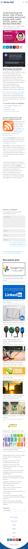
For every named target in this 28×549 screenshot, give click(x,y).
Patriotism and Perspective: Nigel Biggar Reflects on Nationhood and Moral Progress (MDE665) (13, 502)
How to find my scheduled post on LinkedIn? (13, 322)
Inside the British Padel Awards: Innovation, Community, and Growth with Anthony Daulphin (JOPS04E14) (14, 497)
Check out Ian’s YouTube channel (11, 111)
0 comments (17, 28)
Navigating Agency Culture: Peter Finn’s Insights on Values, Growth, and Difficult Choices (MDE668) (14, 457)
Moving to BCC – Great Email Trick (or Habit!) (13, 431)
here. (7, 100)
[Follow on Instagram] (14, 540)
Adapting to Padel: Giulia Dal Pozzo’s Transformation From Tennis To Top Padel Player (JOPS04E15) (13, 466)
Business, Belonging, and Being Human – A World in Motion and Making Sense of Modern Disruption (13, 477)
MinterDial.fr (22, 141)
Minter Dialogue (20, 26)
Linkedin (13, 109)
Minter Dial (6, 26)
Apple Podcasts (18, 130)
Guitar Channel (12, 149)
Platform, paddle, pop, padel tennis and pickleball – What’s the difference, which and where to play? (13, 341)
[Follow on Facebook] (11, 540)
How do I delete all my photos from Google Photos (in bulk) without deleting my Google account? (13, 278)
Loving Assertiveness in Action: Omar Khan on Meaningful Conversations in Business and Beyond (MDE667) (13, 472)
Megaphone (20, 128)
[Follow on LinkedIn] (8, 540)
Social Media (10, 28)
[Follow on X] (20, 540)
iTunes (14, 143)
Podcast (5, 28)
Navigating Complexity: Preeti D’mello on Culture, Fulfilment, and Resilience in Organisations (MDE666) (12, 483)
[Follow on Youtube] (17, 540)
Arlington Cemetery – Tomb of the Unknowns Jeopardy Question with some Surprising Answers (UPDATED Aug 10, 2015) (13, 396)
